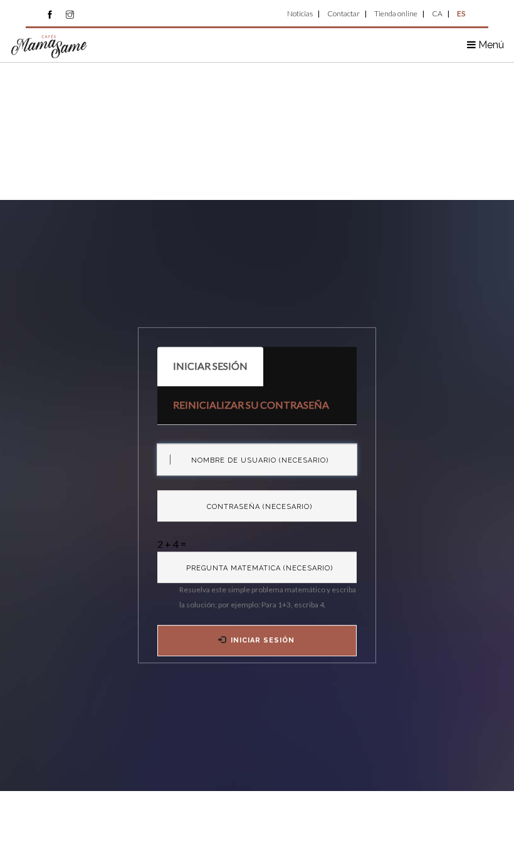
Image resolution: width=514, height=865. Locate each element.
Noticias (300, 13)
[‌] (50, 14)
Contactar (343, 13)
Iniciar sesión (218, 373)
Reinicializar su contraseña (251, 405)
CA (437, 13)
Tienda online (395, 13)
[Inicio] (49, 45)
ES (461, 13)
